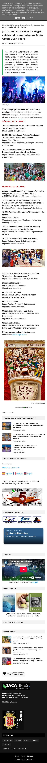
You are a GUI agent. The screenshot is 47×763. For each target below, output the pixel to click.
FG (5, 43)
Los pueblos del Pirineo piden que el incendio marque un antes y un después (28, 659)
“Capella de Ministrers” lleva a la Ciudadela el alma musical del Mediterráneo (25, 447)
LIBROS (35, 741)
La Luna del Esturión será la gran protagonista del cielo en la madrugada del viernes (28, 425)
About (23, 756)
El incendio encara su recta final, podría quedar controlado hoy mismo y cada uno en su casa (29, 650)
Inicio (4, 25)
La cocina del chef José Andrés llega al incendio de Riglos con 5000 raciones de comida (28, 639)
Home (17, 756)
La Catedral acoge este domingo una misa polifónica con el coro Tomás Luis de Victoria (29, 436)
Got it (30, 18)
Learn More (20, 18)
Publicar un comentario (10, 467)
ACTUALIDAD (7, 741)
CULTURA (10, 25)
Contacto (30, 756)
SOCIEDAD (6, 744)
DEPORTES (27, 741)
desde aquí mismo (19, 335)
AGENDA (34, 582)
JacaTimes (30, 760)
